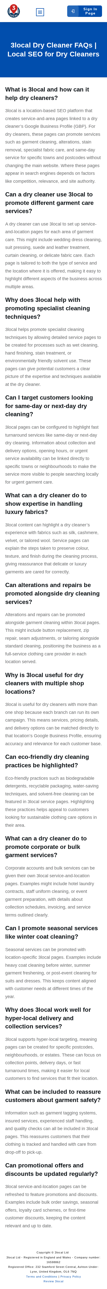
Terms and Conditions (41, 1276)
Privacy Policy (70, 1276)
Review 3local (53, 1281)
